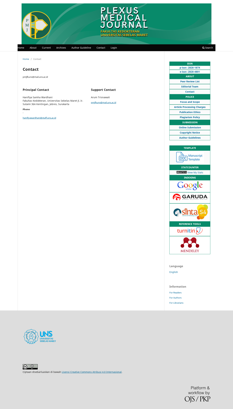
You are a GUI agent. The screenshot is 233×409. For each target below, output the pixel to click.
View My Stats (195, 172)
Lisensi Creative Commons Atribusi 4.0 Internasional (92, 372)
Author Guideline (81, 47)
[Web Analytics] (182, 172)
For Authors (175, 297)
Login (114, 47)
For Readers (175, 292)
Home (21, 47)
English (173, 272)
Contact (101, 47)
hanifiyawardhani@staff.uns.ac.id (39, 117)
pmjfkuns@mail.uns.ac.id (103, 102)
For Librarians (176, 302)
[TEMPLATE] (190, 162)
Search (209, 47)
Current (46, 47)
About (33, 47)
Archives (61, 47)
